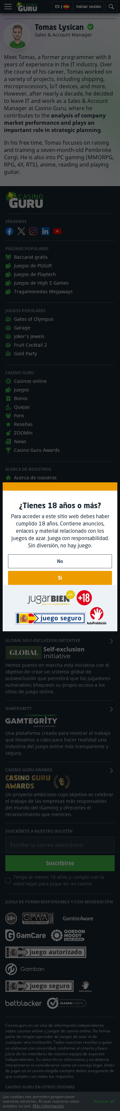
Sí (60, 578)
